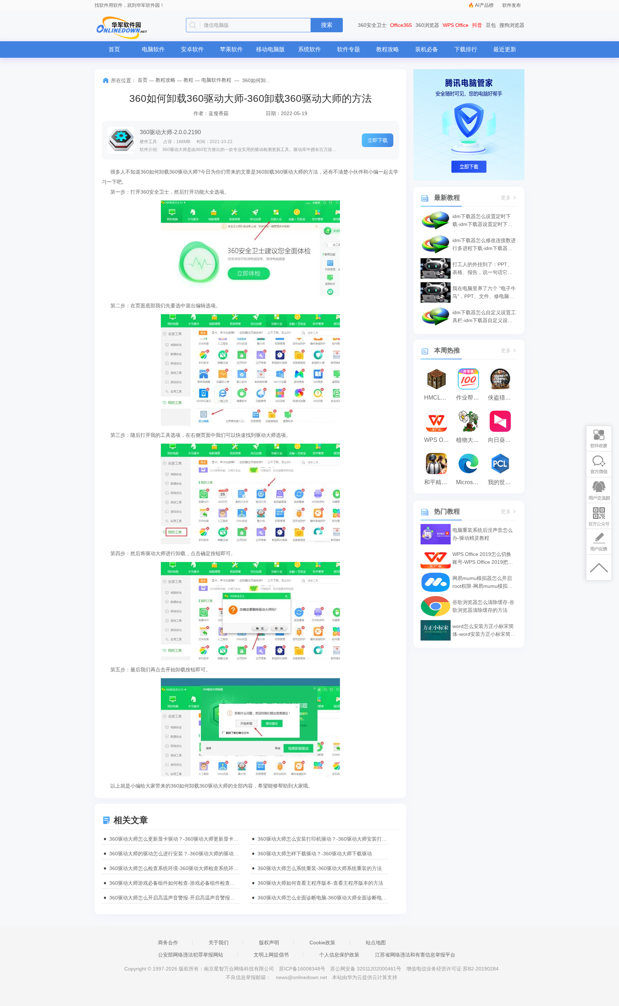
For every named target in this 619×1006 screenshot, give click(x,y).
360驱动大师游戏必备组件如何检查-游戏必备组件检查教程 (174, 883)
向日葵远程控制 (502, 440)
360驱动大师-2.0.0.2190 (170, 132)
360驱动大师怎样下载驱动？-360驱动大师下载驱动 (315, 853)
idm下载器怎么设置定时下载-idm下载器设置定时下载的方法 (482, 220)
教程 (188, 80)
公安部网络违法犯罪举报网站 (190, 954)
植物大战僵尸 (470, 440)
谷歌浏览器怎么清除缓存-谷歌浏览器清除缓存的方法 (483, 606)
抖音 (477, 25)
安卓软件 (192, 49)
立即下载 (378, 140)
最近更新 (504, 49)
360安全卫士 (372, 25)
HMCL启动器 (438, 398)
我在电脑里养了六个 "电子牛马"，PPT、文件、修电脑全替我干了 (484, 292)
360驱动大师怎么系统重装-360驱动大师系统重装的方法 (320, 868)
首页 (114, 49)
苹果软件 (231, 49)
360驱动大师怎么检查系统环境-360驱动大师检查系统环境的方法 (174, 868)
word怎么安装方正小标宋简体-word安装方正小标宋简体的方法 (483, 630)
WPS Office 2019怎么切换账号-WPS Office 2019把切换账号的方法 (482, 558)
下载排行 (465, 49)
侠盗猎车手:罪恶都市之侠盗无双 (502, 398)
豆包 (491, 25)
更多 (506, 197)
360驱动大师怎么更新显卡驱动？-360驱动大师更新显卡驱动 (174, 839)
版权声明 (269, 942)
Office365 (401, 25)
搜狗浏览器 (511, 25)
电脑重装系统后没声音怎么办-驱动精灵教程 (482, 534)
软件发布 (511, 5)
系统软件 (309, 49)
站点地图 (376, 942)
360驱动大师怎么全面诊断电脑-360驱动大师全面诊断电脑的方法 (323, 898)
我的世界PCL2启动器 (502, 482)
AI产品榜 (484, 5)
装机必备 (426, 49)
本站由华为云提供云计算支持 (364, 977)
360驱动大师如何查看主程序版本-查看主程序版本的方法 (320, 883)
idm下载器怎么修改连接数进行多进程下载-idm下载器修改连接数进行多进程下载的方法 (484, 244)
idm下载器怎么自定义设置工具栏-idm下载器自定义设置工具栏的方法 (484, 317)
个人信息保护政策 (339, 954)
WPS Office (456, 25)
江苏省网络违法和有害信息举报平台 (415, 954)
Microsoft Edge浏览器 (470, 482)
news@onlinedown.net (301, 977)
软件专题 (348, 49)
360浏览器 (427, 25)
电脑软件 (153, 49)
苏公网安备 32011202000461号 (366, 969)
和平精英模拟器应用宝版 (438, 482)
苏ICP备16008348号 (302, 969)
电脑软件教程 (216, 80)
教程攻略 (387, 49)
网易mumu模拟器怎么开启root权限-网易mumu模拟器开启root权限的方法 (482, 582)
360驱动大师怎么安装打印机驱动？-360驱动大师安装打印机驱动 (323, 839)
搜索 (326, 25)
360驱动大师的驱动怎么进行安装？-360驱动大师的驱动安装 (174, 853)
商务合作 (168, 942)
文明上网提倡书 (271, 954)
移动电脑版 (270, 49)
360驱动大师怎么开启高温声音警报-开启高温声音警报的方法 (174, 898)
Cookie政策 (322, 942)
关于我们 (218, 942)
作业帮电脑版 (470, 398)
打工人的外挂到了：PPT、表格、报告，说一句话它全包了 (482, 268)
